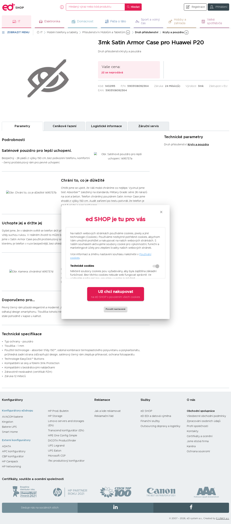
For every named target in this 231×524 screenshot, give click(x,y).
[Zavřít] (161, 212)
